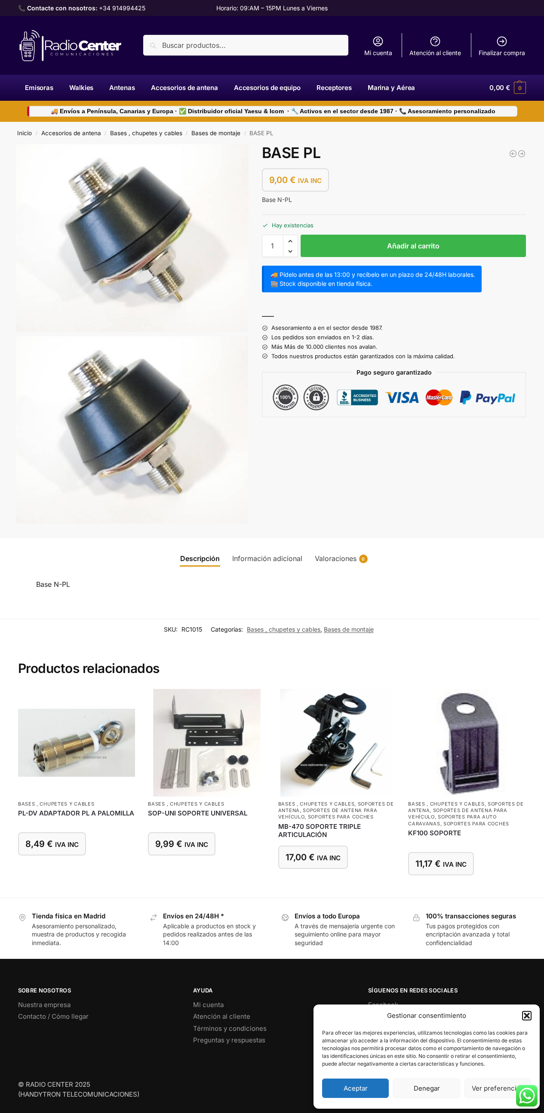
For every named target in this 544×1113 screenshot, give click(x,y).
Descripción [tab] (200, 558)
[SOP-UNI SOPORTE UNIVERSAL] (521, 153)
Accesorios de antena (71, 133)
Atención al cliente (435, 52)
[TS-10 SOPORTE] (513, 153)
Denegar (427, 1088)
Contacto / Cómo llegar (53, 1016)
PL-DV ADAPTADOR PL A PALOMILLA (76, 813)
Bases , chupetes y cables (146, 133)
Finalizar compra (502, 52)
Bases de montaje (215, 133)
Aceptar (356, 1088)
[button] (526, 1015)
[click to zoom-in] (132, 238)
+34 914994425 (122, 8)
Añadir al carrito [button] (76, 869)
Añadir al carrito (413, 246)
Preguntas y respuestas (229, 1040)
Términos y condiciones (230, 1028)
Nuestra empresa (44, 1005)
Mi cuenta (378, 52)
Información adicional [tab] (267, 558)
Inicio (24, 133)
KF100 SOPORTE (434, 833)
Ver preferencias (497, 1088)
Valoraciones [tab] (340, 558)
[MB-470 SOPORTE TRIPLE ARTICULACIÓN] (336, 743)
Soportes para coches (341, 817)
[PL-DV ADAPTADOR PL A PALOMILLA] (76, 743)
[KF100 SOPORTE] (466, 743)
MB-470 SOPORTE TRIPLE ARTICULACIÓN (319, 830)
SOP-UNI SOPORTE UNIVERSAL (197, 813)
